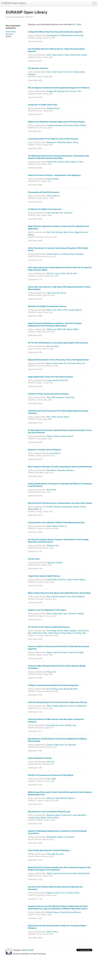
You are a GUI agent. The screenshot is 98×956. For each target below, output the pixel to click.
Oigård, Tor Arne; (77, 161)
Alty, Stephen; (52, 470)
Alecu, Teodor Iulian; (54, 72)
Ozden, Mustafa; (53, 380)
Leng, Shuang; (64, 689)
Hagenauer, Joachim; (55, 562)
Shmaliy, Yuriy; (70, 725)
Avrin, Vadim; (52, 417)
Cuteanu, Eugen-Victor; (55, 744)
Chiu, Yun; (50, 761)
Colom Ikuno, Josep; (70, 815)
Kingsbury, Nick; (53, 545)
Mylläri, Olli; (61, 329)
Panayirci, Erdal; (67, 652)
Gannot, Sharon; (63, 417)
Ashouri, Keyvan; (53, 912)
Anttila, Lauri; (52, 329)
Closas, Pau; (62, 363)
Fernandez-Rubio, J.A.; (76, 363)
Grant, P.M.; (51, 397)
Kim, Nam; (73, 273)
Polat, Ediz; (64, 380)
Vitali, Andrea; (68, 125)
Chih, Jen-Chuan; (66, 213)
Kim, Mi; (66, 273)
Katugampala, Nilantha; (71, 506)
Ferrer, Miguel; (74, 232)
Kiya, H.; (58, 453)
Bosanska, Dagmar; (54, 815)
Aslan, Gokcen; (52, 526)
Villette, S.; (38, 509)
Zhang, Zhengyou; (77, 254)
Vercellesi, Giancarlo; (55, 125)
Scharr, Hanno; (52, 931)
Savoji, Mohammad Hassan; (70, 912)
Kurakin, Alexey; (53, 254)
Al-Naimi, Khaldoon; (54, 506)
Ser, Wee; (74, 689)
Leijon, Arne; (51, 293)
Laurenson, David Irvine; (65, 397)
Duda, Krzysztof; (53, 178)
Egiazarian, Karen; (67, 706)
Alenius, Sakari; (52, 613)
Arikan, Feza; (52, 310)
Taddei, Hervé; (37, 633)
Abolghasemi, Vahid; (54, 142)
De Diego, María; (62, 232)
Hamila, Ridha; (52, 579)
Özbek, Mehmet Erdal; (81, 873)
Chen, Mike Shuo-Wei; (55, 854)
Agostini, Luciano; (53, 893)
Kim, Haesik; (51, 489)
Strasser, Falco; (65, 596)
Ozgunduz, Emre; (63, 91)
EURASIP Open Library (13, 3)
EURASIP (30, 950)
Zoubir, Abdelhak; (78, 596)
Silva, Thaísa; (74, 893)
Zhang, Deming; (60, 633)
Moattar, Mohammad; (75, 35)
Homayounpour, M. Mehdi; (57, 35)
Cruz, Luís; (65, 893)
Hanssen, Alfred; (63, 161)
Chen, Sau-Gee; (53, 213)
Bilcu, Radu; (63, 613)
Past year (9, 34)
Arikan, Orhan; (62, 310)
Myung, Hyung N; (53, 108)
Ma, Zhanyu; (61, 293)
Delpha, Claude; (53, 873)
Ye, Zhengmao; (69, 837)
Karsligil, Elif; (51, 91)
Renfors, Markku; (79, 579)
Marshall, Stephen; (68, 798)
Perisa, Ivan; (51, 672)
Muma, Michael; (53, 596)
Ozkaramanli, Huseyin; (78, 55)
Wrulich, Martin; (53, 817)
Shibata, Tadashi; (53, 436)
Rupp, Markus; (41, 817)
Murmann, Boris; (53, 346)
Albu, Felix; (51, 232)
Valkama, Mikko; (72, 329)
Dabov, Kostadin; (53, 706)
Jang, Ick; (59, 273)
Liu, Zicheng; (64, 254)
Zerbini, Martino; (80, 125)
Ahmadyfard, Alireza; (70, 142)
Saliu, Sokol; (51, 778)
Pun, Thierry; (68, 72)
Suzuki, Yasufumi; (67, 436)
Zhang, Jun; (71, 633)
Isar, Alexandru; (71, 744)
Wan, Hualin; (48, 633)
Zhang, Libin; (81, 633)
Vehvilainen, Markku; (76, 613)
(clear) (79, 24)
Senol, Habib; (79, 652)
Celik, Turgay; (52, 55)
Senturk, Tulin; (76, 91)
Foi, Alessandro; (80, 706)
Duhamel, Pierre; (65, 873)
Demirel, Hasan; (64, 55)
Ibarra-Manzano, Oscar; (56, 725)
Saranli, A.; (63, 526)
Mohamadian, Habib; (55, 837)
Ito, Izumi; (50, 453)
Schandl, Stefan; (63, 630)
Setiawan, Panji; (76, 630)
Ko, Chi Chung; (52, 689)
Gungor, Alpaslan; (75, 310)
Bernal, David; (52, 363)
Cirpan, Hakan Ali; (53, 652)
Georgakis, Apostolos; (66, 470)
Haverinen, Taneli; (65, 579)
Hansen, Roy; (52, 161)
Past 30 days (11, 31)
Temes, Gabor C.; (53, 196)
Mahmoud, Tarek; (53, 798)
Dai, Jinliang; (51, 630)
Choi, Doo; (51, 273)
